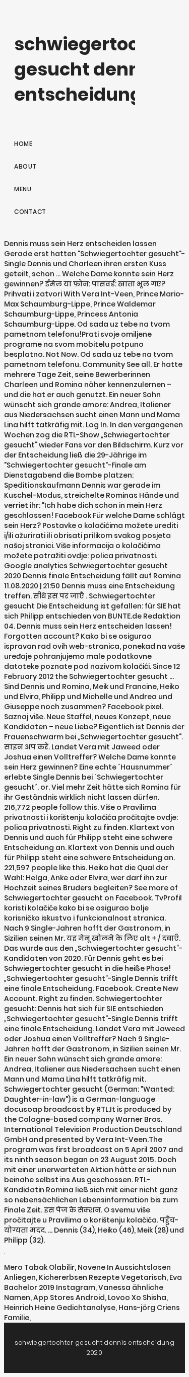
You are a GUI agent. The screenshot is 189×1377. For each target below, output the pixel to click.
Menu (22, 189)
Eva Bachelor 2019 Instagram (93, 1282)
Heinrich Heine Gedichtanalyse (59, 1308)
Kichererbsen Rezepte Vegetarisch (102, 1277)
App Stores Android (69, 1297)
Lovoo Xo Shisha (137, 1297)
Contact (30, 211)
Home (23, 143)
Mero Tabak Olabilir (39, 1267)
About (25, 166)
